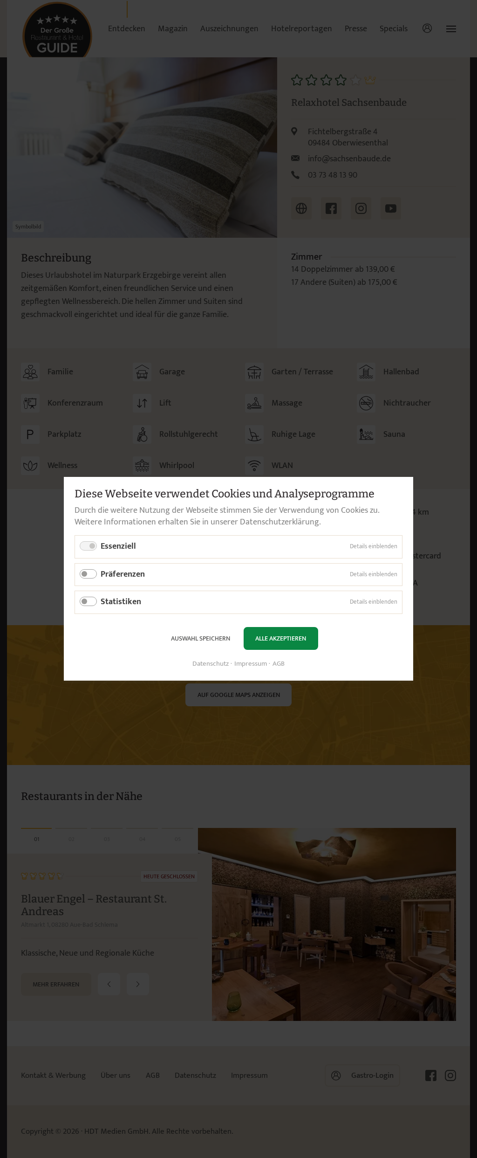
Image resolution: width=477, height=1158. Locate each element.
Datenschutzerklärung (279, 522)
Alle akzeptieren (280, 638)
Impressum (250, 664)
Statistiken (121, 602)
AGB (279, 664)
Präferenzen (123, 574)
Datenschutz (210, 664)
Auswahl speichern (200, 638)
